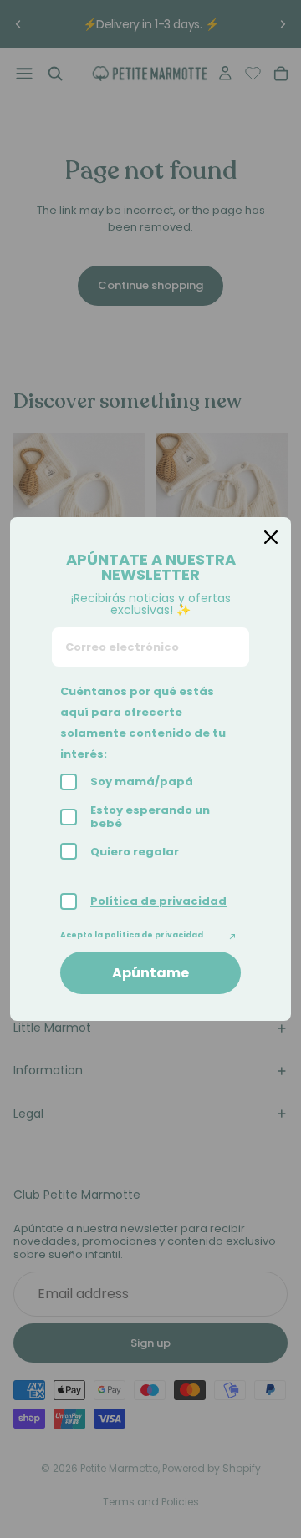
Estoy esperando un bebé (150, 817)
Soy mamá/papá (141, 781)
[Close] (271, 537)
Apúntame (150, 972)
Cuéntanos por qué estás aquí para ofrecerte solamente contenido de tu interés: (143, 722)
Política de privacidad (158, 901)
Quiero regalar (134, 852)
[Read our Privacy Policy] (231, 938)
